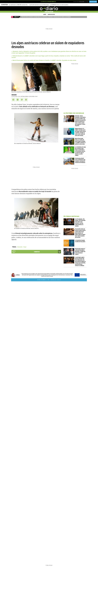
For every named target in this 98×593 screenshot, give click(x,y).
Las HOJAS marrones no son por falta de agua (39, 4)
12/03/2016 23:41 (15, 96)
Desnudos (19, 247)
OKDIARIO (14, 95)
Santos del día (51, 14)
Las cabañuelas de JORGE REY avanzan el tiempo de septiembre (22, 4)
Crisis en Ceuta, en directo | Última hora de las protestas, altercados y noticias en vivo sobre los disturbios (46, 17)
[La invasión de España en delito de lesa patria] (69, 243)
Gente (44, 14)
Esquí (25, 247)
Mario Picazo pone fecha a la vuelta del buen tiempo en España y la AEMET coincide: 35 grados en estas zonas (44, 60)
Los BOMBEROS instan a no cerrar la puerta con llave (61, 4)
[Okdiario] (49, 8)
